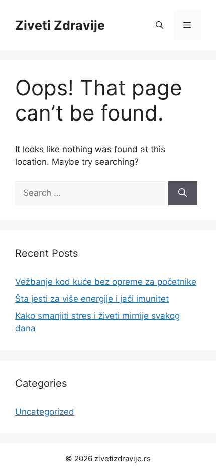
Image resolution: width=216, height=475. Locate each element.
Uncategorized (44, 412)
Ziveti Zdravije (60, 25)
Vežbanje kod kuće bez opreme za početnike (105, 282)
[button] (159, 25)
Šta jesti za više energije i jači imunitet (92, 299)
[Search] (182, 193)
